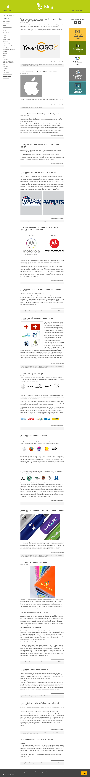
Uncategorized (6, 68)
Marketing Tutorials (7, 32)
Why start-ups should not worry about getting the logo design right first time (41, 20)
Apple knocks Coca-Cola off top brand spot (38, 72)
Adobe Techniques (6, 21)
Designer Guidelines (7, 43)
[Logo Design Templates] (77, 88)
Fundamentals (6, 30)
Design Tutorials (6, 39)
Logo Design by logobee (77, 10)
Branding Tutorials (11, 15)
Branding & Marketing (7, 27)
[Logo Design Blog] (8, 6)
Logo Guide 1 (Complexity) (31, 374)
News (4, 57)
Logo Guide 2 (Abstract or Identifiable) (36, 318)
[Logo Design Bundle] (77, 75)
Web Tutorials (6, 77)
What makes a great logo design (33, 435)
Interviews (5, 53)
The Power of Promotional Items (33, 563)
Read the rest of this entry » (57, 61)
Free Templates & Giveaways (9, 49)
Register (5, 10)
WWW (4, 70)
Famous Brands (6, 47)
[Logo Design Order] (77, 34)
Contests (4, 35)
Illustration (5, 51)
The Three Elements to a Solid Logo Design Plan (40, 289)
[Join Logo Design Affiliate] (77, 48)
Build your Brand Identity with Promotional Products (42, 510)
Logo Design (6, 41)
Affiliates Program (6, 23)
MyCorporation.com (40, 293)
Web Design (6, 72)
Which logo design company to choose (36, 739)
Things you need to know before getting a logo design (36, 311)
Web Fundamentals (7, 74)
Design (4, 37)
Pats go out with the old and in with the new (38, 172)
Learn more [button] (10, 774)
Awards (4, 25)
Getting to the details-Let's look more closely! (39, 703)
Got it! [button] (84, 773)
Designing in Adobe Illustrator (9, 45)
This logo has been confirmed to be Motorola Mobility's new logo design (39, 228)
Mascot (4, 55)
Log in (9, 10)
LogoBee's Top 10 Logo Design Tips (35, 669)
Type (4, 64)
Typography (5, 66)
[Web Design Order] (77, 61)
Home (4, 15)
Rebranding (5, 59)
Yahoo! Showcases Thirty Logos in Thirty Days (40, 114)
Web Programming (7, 76)
